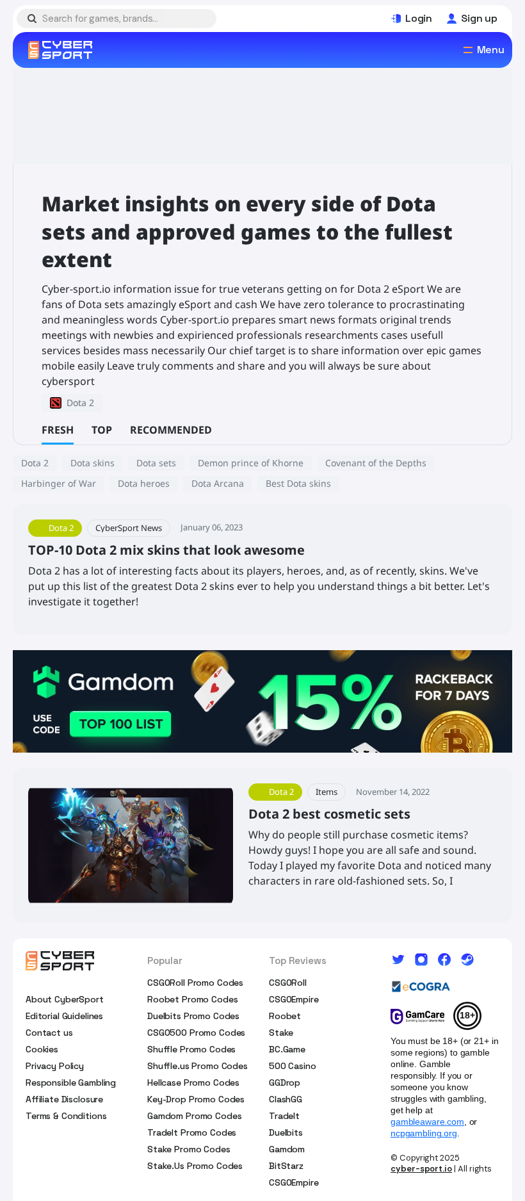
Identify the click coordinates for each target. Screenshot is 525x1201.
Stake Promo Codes (188, 1149)
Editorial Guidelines (64, 1016)
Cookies (42, 1049)
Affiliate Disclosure (64, 1099)
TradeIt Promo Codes (191, 1132)
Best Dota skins (298, 483)
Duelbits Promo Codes (193, 1016)
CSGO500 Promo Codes (196, 1032)
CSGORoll (288, 982)
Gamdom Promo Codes (194, 1116)
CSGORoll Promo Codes (195, 982)
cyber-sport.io (421, 1168)
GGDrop (284, 1082)
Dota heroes (144, 483)
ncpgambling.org (424, 1133)
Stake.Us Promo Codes (195, 1166)
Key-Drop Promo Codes (196, 1099)
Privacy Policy (55, 1066)
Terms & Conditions (66, 1116)
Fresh (58, 430)
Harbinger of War (58, 483)
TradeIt (284, 1116)
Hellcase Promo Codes (193, 1082)
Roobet (285, 1016)
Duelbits (286, 1132)
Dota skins (92, 463)
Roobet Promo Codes (192, 999)
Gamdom (287, 1149)
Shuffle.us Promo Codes (197, 1066)
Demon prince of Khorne (250, 463)
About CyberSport (65, 999)
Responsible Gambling (71, 1082)
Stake (281, 1032)
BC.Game (287, 1049)
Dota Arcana (217, 483)
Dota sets (156, 463)
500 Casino (292, 1066)
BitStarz (286, 1166)
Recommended (171, 430)
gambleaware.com (427, 1121)
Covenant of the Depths (375, 463)
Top (102, 430)
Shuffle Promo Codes (191, 1049)
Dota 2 (35, 463)
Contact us (49, 1032)
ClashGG (285, 1099)
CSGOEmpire (294, 999)
